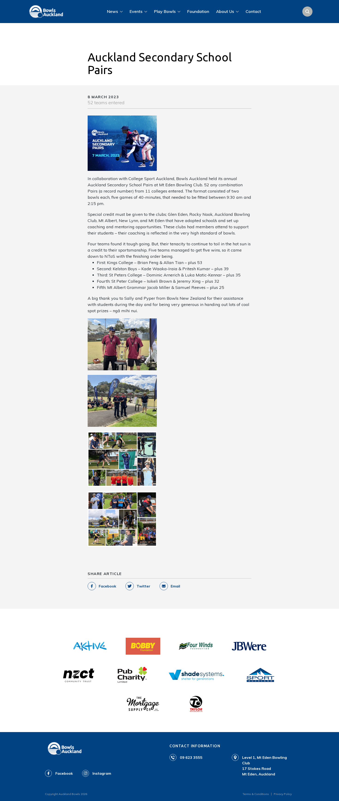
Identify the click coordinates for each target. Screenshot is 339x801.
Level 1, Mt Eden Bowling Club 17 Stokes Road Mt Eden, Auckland (264, 765)
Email (175, 586)
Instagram (101, 773)
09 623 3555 (191, 757)
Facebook (107, 586)
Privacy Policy (283, 794)
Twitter (143, 586)
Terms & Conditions (256, 794)
